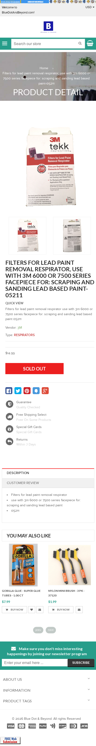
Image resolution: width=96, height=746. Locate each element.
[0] (8, 390)
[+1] (45, 390)
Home (44, 68)
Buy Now (16, 609)
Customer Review (23, 483)
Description (18, 473)
